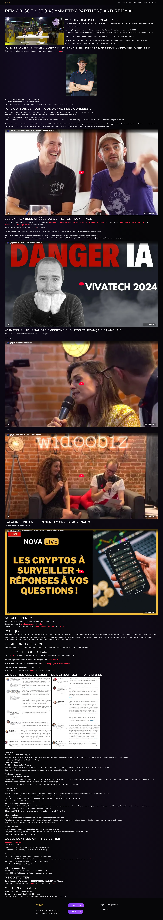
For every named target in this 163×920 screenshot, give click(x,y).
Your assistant (76, 905)
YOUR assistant (146, 2)
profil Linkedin (92, 674)
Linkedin (61, 627)
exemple (89, 859)
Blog (139, 2)
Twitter (36, 627)
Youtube (34, 227)
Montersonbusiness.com (14, 842)
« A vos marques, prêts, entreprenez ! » (55, 664)
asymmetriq (58, 51)
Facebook (51, 627)
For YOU (154, 2)
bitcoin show (11, 655)
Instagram (43, 627)
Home (119, 2)
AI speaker (125, 2)
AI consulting (133, 2)
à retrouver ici (53, 660)
